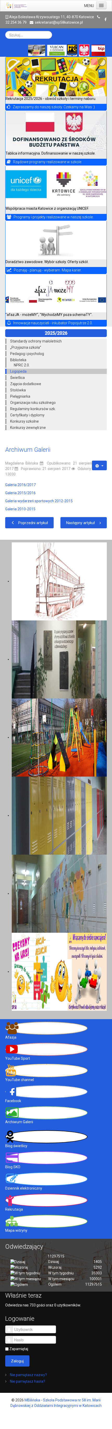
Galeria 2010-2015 (20, 509)
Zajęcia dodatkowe (25, 384)
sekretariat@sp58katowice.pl (59, 22)
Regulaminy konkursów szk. (33, 409)
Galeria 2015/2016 (20, 493)
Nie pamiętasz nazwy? (28, 1375)
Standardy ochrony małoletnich (36, 341)
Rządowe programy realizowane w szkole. (47, 162)
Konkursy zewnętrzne (28, 427)
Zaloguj (17, 1361)
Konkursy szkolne (24, 421)
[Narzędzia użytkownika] (99, 465)
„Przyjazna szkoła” (25, 347)
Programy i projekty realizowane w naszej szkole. (54, 217)
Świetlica (17, 378)
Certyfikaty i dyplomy (27, 415)
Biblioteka (18, 360)
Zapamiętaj (18, 1349)
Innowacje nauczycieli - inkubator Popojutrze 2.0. (53, 323)
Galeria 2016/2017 (20, 485)
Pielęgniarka (20, 396)
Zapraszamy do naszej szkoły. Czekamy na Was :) (54, 107)
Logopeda (18, 371)
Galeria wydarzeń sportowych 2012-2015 (39, 501)
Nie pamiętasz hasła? (27, 1381)
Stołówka (18, 390)
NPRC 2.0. (22, 365)
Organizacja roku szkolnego (33, 403)
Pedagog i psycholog (27, 354)
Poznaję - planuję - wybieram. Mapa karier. (48, 270)
